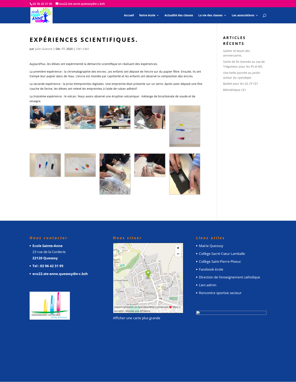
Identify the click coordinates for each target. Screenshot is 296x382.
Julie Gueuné (43, 49)
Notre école (147, 15)
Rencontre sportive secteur (220, 292)
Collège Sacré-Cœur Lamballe (222, 253)
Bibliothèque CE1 (234, 90)
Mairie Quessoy (211, 245)
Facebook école (211, 269)
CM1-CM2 (82, 49)
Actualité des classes (179, 15)
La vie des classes (210, 15)
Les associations (243, 15)
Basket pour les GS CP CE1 (240, 83)
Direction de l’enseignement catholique (229, 277)
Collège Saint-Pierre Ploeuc (220, 261)
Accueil (129, 15)
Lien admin (207, 285)
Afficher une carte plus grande (136, 318)
